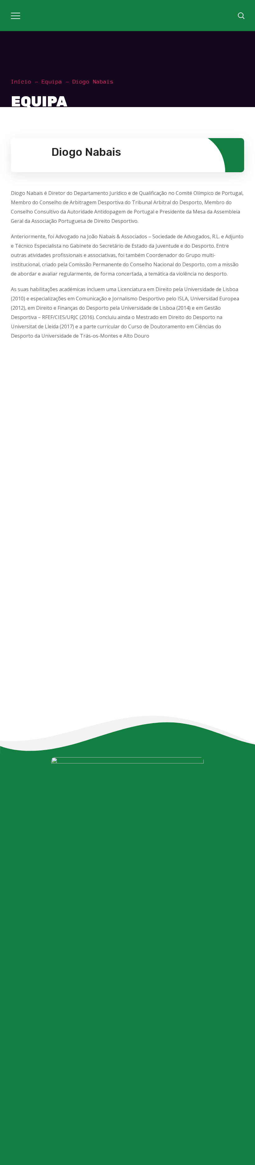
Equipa (52, 82)
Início (21, 82)
